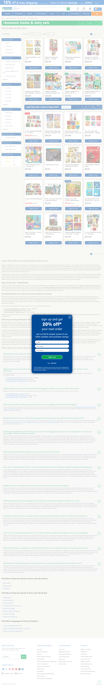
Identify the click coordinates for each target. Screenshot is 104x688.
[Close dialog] (70, 317)
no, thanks (52, 363)
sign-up (52, 357)
